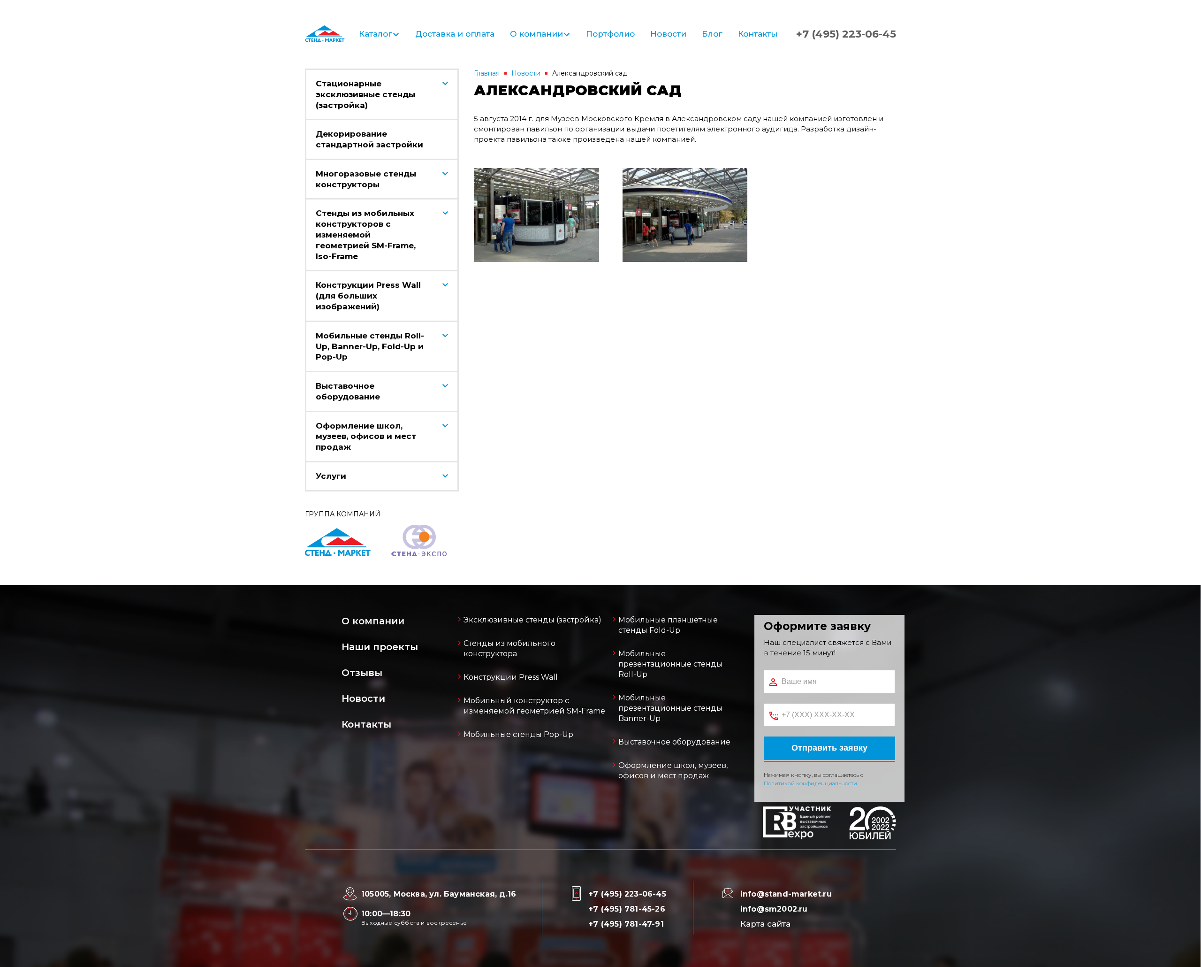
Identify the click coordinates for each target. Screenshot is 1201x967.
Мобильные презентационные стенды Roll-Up (670, 664)
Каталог (375, 33)
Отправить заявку (829, 747)
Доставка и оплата (454, 33)
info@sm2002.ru (774, 909)
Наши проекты (380, 646)
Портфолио (610, 33)
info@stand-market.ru (786, 894)
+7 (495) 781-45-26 (626, 909)
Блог (712, 33)
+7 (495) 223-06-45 (846, 34)
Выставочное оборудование (674, 741)
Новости (668, 33)
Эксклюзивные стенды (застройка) (532, 619)
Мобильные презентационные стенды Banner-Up (670, 708)
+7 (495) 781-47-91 (626, 924)
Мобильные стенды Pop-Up (518, 734)
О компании (536, 33)
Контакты (757, 33)
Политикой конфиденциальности (810, 783)
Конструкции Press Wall (511, 677)
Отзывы (362, 672)
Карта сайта (765, 924)
